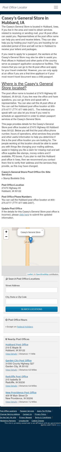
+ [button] (6, 232)
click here (24, 214)
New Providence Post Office (21, 392)
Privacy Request (25, 417)
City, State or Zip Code (16, 297)
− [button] (6, 237)
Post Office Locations (8, 411)
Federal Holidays (25, 326)
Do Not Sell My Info (8, 417)
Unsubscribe (24, 420)
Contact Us (27, 414)
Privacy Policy (40, 414)
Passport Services (27, 411)
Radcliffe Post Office (17, 376)
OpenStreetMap (42, 274)
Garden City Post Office (19, 360)
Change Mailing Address (10, 414)
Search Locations (31, 309)
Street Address (13, 285)
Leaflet (30, 274)
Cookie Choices (38, 420)
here (58, 425)
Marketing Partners (8, 420)
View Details (11, 353)
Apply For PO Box (44, 411)
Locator (14, 7)
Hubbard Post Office (17, 344)
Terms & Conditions (43, 417)
